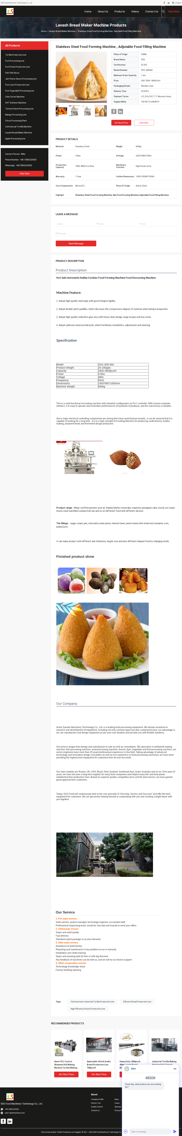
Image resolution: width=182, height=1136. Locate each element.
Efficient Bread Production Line (137, 1002)
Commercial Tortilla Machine (18, 127)
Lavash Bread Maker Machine (62, 31)
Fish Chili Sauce (12, 73)
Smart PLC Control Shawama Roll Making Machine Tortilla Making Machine (65, 1064)
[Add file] (126, 1131)
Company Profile (97, 1099)
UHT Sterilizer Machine (15, 103)
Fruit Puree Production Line (17, 67)
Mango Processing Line (15, 115)
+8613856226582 (24, 165)
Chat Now (24, 173)
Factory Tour (96, 1103)
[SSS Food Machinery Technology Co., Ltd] (10, 11)
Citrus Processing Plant (16, 121)
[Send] (175, 1131)
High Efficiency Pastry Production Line (88, 1009)
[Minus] (175, 1068)
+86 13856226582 (28, 160)
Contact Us (95, 1110)
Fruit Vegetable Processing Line (19, 91)
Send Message (76, 243)
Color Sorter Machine (14, 97)
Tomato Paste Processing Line (19, 109)
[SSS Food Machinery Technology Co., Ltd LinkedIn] (168, 3)
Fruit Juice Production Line (17, 85)
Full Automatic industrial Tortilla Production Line (92, 1002)
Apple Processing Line (15, 138)
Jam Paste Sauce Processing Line (21, 79)
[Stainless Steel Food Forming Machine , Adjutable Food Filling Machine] (81, 77)
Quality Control (97, 1107)
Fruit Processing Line (14, 61)
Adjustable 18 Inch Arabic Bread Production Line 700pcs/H (99, 1064)
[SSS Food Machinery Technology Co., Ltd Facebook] (164, 3)
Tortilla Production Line (15, 55)
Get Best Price (121, 123)
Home (43, 31)
